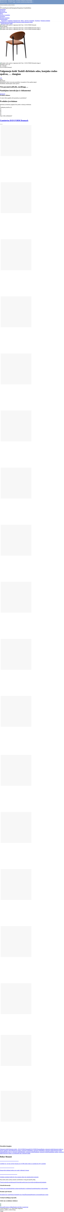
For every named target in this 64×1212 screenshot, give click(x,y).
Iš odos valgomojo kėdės (24, 1153)
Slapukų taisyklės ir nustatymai (20, 1207)
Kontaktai (2, 1194)
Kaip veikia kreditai (43, 1188)
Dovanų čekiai (21, 1194)
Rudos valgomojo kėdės (47, 1149)
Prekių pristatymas (16, 1188)
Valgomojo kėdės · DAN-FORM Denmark (19, 1149)
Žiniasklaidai (28, 1194)
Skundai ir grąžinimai (26, 1188)
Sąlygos (2, 1207)
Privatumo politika (8, 1207)
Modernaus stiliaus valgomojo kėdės (21, 1150)
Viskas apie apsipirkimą (6, 1188)
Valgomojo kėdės (28, 22)
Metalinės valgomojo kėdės (27, 1152)
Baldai (11, 22)
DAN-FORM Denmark (35, 1149)
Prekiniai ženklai (14, 1194)
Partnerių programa (36, 1194)
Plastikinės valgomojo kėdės (41, 1152)
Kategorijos (6, 22)
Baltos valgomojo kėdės (36, 1150)
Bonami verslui (44, 1194)
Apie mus (7, 1194)
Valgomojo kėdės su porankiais (10, 1153)
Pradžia (2, 22)
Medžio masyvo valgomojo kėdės (12, 1152)
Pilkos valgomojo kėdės (47, 1150)
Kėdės (14, 22)
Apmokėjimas (34, 1188)
